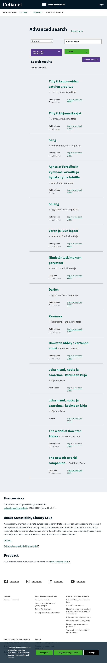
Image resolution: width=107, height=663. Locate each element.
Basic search (77, 31)
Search (37, 12)
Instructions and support (77, 596)
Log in (101, 4)
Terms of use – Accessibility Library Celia (78, 631)
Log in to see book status (74, 100)
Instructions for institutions (17, 639)
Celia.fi (7, 540)
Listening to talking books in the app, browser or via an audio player (78, 611)
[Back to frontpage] (12, 5)
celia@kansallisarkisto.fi (15, 507)
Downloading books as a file (78, 617)
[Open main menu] (53, 4)
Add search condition (38, 53)
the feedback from (59, 561)
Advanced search (11, 600)
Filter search (91, 59)
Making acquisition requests (47, 612)
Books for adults (42, 600)
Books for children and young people (45, 604)
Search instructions (74, 605)
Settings (91, 652)
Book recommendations (46, 596)
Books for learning (43, 609)
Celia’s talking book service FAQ (78, 601)
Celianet (24, 12)
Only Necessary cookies (68, 652)
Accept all (44, 652)
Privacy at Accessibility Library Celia (20, 546)
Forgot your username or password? (77, 625)
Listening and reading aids (78, 621)
